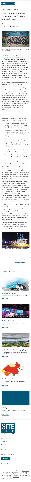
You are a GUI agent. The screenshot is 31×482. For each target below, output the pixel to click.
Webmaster (9, 478)
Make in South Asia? (8, 379)
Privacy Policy (4, 450)
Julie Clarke (25, 475)
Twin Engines (6, 408)
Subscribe (5, 458)
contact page (16, 476)
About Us (3, 447)
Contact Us (4, 441)
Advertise (3, 444)
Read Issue (5, 385)
